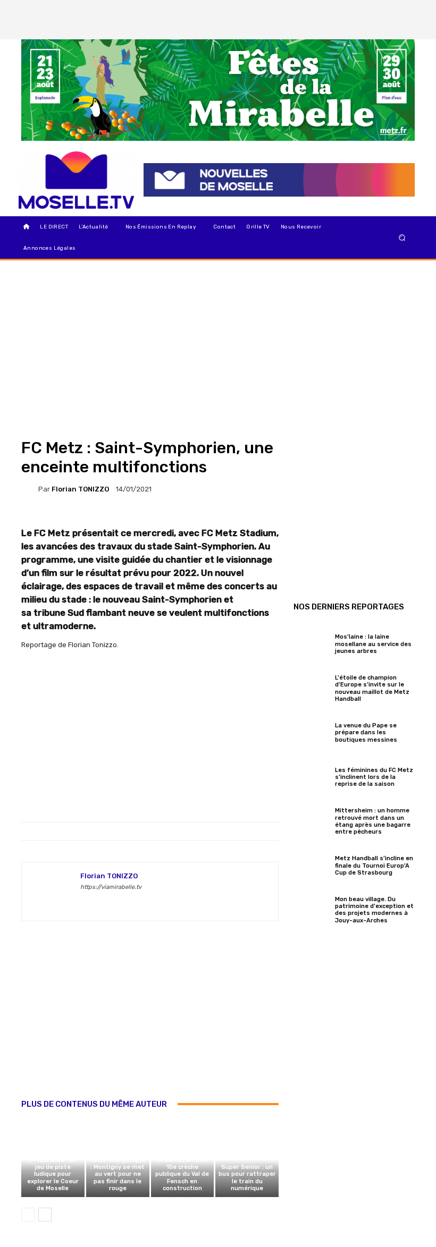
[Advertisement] (150, 1021)
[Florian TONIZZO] (29, 489)
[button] (402, 237)
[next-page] (45, 1214)
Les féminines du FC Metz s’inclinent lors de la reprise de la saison (374, 777)
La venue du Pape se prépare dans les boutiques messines (367, 732)
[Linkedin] (404, 29)
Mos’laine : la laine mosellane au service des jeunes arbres (373, 643)
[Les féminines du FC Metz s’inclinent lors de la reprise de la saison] (312, 776)
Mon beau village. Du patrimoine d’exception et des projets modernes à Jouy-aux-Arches (374, 910)
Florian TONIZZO (80, 489)
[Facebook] (367, 11)
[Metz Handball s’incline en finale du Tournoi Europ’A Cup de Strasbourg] (312, 864)
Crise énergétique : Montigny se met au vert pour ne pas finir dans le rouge (117, 1174)
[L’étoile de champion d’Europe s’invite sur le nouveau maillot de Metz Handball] (312, 687)
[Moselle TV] (76, 180)
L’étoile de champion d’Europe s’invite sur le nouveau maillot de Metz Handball (372, 688)
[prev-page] (28, 1214)
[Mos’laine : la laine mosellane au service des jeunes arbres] (312, 642)
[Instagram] (385, 11)
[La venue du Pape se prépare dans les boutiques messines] (312, 731)
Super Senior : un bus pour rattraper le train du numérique (247, 1178)
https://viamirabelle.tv (110, 887)
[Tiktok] (385, 29)
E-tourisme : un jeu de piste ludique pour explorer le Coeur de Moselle (53, 1174)
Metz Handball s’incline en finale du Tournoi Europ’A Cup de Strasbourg (374, 865)
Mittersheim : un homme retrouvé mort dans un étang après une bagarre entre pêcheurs (372, 821)
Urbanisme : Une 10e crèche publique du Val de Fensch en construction (182, 1174)
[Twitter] (404, 11)
